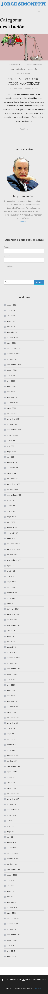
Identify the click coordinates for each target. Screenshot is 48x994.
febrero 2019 (12, 750)
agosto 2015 (12, 940)
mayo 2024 (11, 452)
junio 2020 (11, 685)
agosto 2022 (12, 566)
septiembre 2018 (13, 766)
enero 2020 (11, 712)
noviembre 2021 (13, 614)
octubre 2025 (12, 359)
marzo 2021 (11, 647)
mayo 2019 (11, 734)
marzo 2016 (11, 902)
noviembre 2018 (13, 756)
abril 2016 (11, 897)
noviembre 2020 (13, 658)
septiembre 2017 (13, 810)
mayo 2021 (11, 636)
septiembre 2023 (14, 495)
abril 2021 (11, 642)
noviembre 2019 (13, 723)
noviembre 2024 (13, 419)
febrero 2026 (12, 338)
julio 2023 (11, 506)
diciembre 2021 (13, 609)
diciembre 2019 (13, 718)
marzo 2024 (12, 462)
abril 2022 (11, 587)
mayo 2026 (11, 321)
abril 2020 (11, 696)
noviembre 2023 (13, 484)
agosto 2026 (12, 305)
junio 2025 (11, 381)
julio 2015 (10, 946)
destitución (32, 69)
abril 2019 (11, 739)
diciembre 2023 (13, 479)
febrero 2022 (12, 598)
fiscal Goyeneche (23, 74)
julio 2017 (10, 821)
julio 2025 (11, 376)
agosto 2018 (12, 772)
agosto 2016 (12, 875)
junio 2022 (11, 576)
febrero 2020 (12, 707)
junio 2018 (11, 783)
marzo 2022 (12, 593)
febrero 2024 (12, 468)
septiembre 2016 (13, 870)
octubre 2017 (12, 804)
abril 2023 (11, 522)
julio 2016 (10, 880)
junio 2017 (11, 826)
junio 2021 (11, 631)
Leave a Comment (31, 88)
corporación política (34, 65)
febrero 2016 (12, 908)
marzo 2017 (11, 842)
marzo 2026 (12, 332)
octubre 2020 (12, 663)
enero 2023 (11, 538)
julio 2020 (11, 680)
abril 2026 (11, 327)
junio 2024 (11, 446)
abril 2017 (10, 837)
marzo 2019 (11, 745)
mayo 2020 (11, 690)
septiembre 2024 (14, 430)
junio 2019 (11, 728)
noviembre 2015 (13, 924)
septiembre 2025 (14, 365)
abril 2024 (11, 457)
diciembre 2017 (13, 794)
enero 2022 (11, 604)
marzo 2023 (12, 528)
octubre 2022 (12, 555)
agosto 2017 (12, 815)
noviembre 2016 (13, 859)
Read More (24, 129)
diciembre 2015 (13, 918)
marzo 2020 (12, 701)
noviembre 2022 (13, 549)
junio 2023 (11, 511)
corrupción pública (18, 69)
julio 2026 (11, 310)
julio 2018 (10, 777)
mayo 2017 (11, 832)
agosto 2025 (12, 370)
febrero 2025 (12, 403)
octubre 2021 (12, 620)
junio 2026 (11, 316)
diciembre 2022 (13, 544)
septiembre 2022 (14, 560)
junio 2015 (11, 951)
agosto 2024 (12, 435)
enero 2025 (11, 408)
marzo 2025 (12, 397)
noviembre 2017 (13, 799)
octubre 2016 (12, 864)
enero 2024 (11, 473)
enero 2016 (11, 913)
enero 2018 (11, 788)
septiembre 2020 (14, 669)
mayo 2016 (11, 891)
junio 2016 (11, 886)
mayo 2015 (11, 956)
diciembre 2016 (13, 853)
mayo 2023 (11, 517)
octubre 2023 (12, 490)
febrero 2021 (12, 652)
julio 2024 (11, 441)
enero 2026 (11, 343)
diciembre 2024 (13, 414)
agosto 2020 (12, 674)
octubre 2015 (12, 929)
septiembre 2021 (13, 625)
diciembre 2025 (13, 348)
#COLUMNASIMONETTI (15, 65)
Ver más (23, 222)
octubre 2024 (12, 424)
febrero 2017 (12, 848)
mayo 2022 (11, 582)
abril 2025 (11, 392)
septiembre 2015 (13, 935)
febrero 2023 (12, 533)
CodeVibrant (37, 989)
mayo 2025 (11, 386)
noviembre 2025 (13, 354)
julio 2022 (11, 571)
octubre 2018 (12, 761)
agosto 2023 (12, 500)
